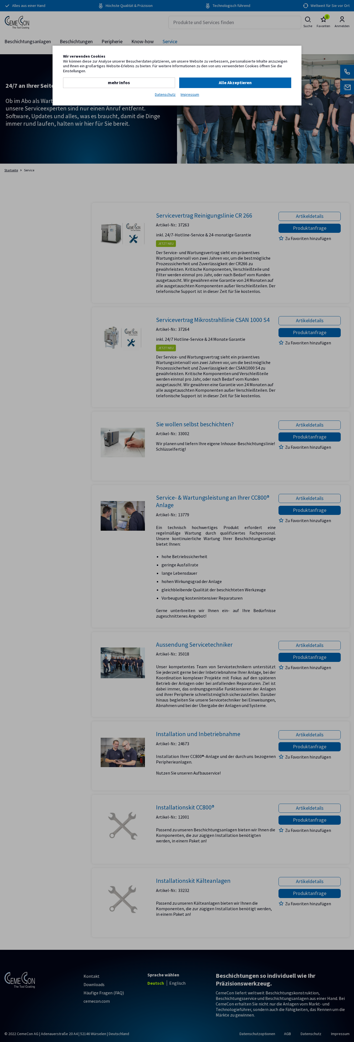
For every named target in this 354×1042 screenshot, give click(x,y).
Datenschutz (165, 94)
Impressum (190, 94)
